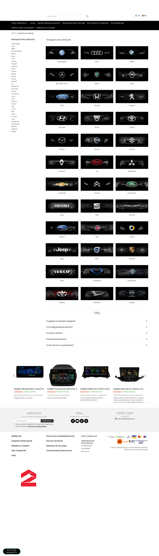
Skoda (13, 54)
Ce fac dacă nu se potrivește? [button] (60, 345)
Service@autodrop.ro (126, 419)
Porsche (14, 116)
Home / (14, 33)
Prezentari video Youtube (73, 23)
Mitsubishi (15, 86)
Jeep (12, 111)
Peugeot (14, 64)
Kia (12, 84)
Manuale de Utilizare (45, 28)
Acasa (33, 23)
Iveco (13, 119)
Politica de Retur (54, 441)
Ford (13, 59)
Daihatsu (14, 129)
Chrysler (14, 101)
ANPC (13, 455)
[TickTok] (82, 421)
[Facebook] (73, 421)
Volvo (13, 114)
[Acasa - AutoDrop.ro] (23, 16)
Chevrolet (14, 89)
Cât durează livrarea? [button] (56, 339)
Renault (14, 81)
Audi (13, 46)
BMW (13, 49)
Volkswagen (15, 44)
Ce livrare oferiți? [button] (54, 333)
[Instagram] (86, 421)
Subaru (13, 104)
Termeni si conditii (20, 446)
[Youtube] (77, 421)
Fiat (12, 106)
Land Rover (15, 94)
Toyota (13, 71)
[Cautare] (87, 16)
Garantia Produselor (21, 441)
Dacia (13, 69)
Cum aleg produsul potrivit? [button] (59, 327)
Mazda (13, 74)
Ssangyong (15, 121)
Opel (13, 56)
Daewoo (14, 126)
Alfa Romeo (15, 124)
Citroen (14, 91)
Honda (13, 61)
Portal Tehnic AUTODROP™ (22, 28)
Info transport (18, 450)
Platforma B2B (117, 23)
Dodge (13, 131)
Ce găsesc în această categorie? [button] (61, 321)
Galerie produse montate (49, 23)
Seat (12, 99)
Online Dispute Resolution (59, 450)
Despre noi (16, 436)
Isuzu (13, 96)
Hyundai (14, 66)
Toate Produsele (19, 23)
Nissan (13, 76)
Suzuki (13, 79)
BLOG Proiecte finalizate (98, 23)
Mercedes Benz (16, 51)
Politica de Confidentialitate (36, 426)
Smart (13, 109)
